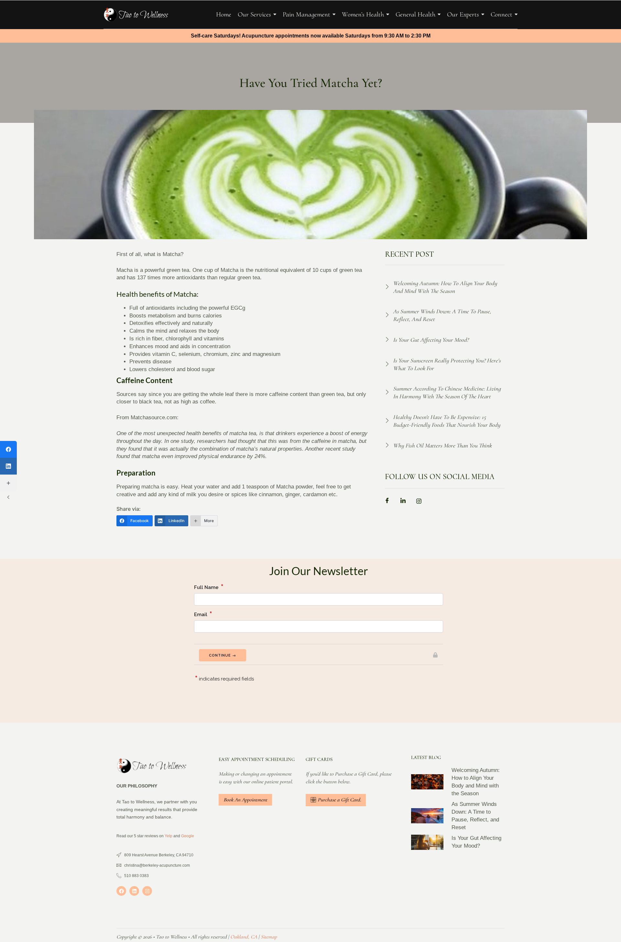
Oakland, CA (243, 937)
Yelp (168, 836)
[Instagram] (147, 891)
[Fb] (389, 502)
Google (187, 836)
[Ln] (405, 502)
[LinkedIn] (8, 466)
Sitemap (269, 937)
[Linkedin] (134, 891)
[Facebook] (121, 891)
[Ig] (421, 502)
